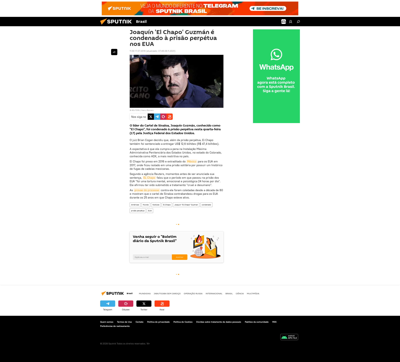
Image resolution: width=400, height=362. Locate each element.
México (191, 161)
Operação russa (193, 293)
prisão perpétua (137, 210)
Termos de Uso (124, 321)
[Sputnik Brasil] (117, 25)
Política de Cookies (182, 321)
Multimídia (253, 293)
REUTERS (136, 110)
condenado (206, 204)
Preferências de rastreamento (115, 326)
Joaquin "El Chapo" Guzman (186, 204)
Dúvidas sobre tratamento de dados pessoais (218, 321)
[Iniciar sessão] (291, 21)
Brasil (229, 293)
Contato (139, 321)
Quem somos (106, 321)
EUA (150, 210)
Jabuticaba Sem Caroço (167, 293)
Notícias (155, 204)
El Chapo (167, 204)
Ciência (240, 293)
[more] (114, 52)
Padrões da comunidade (257, 321)
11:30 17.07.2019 (137, 51)
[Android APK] (289, 337)
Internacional (214, 293)
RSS (274, 321)
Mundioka (145, 293)
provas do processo (147, 190)
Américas (135, 204)
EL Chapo (149, 177)
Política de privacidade (158, 321)
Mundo (146, 204)
